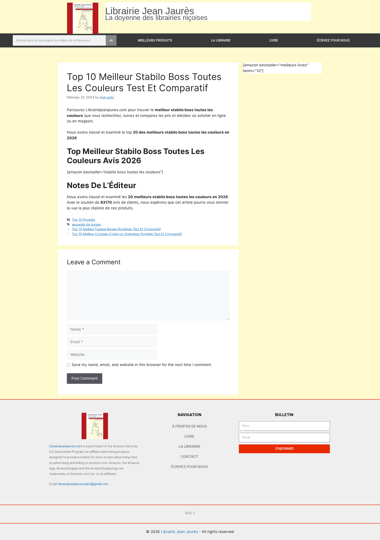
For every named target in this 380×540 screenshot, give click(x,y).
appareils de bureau (86, 224)
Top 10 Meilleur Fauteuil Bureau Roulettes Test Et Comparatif (116, 229)
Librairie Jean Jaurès (180, 531)
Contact (189, 456)
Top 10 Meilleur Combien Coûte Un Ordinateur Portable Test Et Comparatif (127, 234)
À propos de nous (189, 426)
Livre (273, 40)
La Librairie (220, 40)
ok (111, 40)
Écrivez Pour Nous (333, 40)
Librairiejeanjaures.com (65, 446)
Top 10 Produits (83, 219)
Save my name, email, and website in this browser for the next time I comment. (142, 364)
